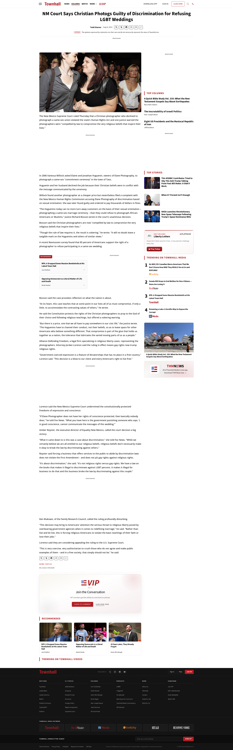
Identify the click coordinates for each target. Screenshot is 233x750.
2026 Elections (69, 687)
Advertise (145, 691)
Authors (41, 711)
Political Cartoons (45, 703)
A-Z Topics (69, 681)
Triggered (119, 691)
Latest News (43, 691)
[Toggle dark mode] (193, 3)
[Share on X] (116, 27)
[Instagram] (115, 672)
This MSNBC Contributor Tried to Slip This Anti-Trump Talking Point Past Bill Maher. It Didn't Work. (176, 182)
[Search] (188, 3)
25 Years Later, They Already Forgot (122, 645)
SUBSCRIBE (178, 4)
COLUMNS (75, 4)
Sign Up (188, 739)
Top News (42, 687)
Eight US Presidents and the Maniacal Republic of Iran (169, 123)
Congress (68, 691)
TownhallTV (43, 707)
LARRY (118, 687)
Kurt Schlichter (96, 687)
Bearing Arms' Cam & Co (124, 699)
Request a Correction (77, 747)
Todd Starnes (95, 27)
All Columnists (95, 711)
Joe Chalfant (45, 652)
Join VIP (189, 672)
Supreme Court (70, 711)
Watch (41, 699)
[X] (110, 672)
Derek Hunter (80, 652)
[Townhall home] (47, 672)
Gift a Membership (174, 691)
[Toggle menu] (40, 3)
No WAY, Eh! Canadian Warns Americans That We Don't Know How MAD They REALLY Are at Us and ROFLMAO (169, 267)
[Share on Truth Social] (121, 27)
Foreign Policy (69, 703)
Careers (144, 695)
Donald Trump (70, 695)
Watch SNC (171, 699)
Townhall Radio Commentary (126, 703)
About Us (145, 687)
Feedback (65, 747)
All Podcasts (120, 707)
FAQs (180, 672)
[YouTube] (125, 672)
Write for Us (146, 703)
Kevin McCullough (116, 652)
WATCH (85, 4)
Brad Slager (95, 699)
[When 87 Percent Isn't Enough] (152, 200)
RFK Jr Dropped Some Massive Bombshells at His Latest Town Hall (54, 646)
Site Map (88, 747)
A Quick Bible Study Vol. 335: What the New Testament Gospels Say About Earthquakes (167, 100)
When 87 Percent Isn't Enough (175, 195)
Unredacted (120, 695)
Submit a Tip (146, 699)
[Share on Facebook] (126, 27)
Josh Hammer (95, 707)
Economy (68, 699)
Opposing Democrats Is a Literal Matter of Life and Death (89, 645)
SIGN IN (165, 4)
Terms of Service (44, 747)
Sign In (172, 672)
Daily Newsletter (173, 695)
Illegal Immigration (71, 707)
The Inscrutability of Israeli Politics (163, 111)
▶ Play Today (154, 249)
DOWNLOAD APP (150, 4)
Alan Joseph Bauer (97, 703)
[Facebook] (120, 672)
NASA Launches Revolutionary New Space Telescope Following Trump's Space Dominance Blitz (176, 214)
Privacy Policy (56, 747)
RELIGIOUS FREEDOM (46, 568)
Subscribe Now (102, 604)
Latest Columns (44, 695)
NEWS (66, 4)
